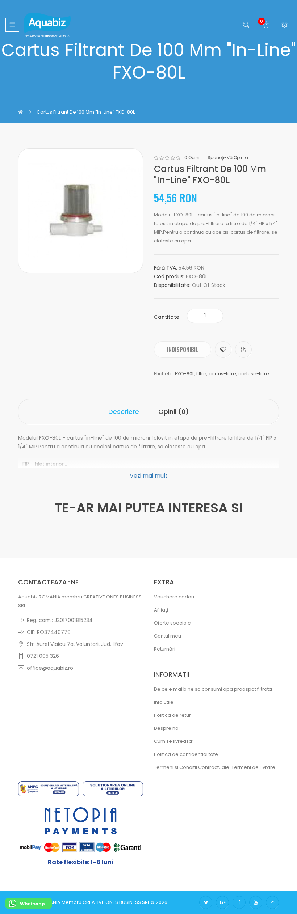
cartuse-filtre (253, 373)
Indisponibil (182, 349)
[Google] (222, 902)
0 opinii (192, 158)
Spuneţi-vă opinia (228, 158)
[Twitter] (205, 902)
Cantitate (166, 317)
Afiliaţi (161, 609)
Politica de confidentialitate (186, 754)
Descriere (123, 411)
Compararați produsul (243, 349)
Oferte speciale (172, 622)
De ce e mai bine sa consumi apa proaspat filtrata (213, 689)
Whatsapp (32, 903)
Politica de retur (172, 715)
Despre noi (167, 728)
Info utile (163, 702)
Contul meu (167, 635)
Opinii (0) (173, 411)
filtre (201, 373)
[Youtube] (255, 902)
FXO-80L (184, 373)
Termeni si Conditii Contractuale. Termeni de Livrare (214, 767)
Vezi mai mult (149, 475)
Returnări (164, 649)
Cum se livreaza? (174, 741)
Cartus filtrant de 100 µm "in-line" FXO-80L (86, 112)
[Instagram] (272, 902)
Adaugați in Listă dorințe (223, 349)
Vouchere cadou (174, 596)
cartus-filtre (222, 373)
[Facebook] (239, 902)
